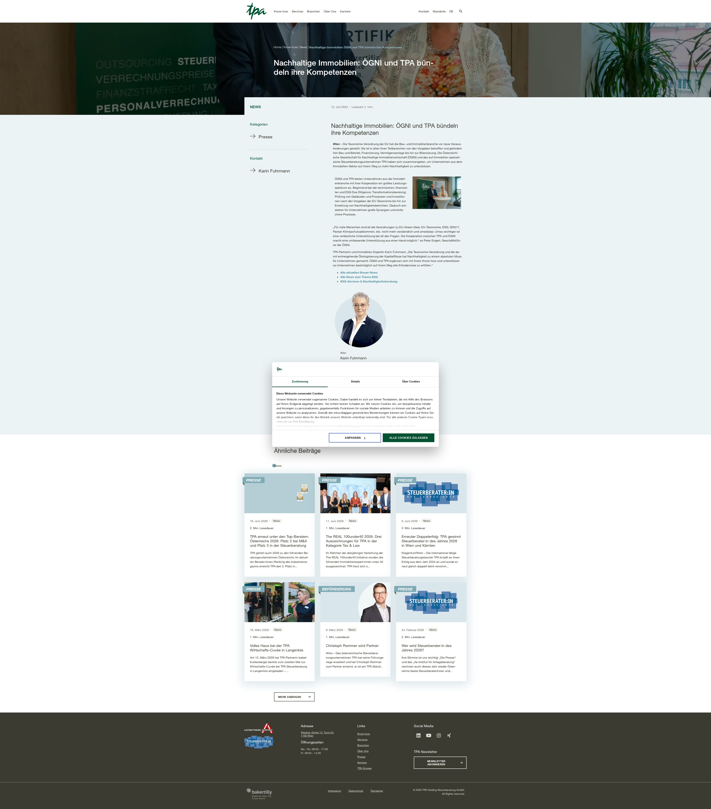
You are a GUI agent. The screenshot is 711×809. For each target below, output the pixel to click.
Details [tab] (355, 381)
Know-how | (291, 47)
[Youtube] (428, 735)
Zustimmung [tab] (300, 381)
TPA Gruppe (364, 768)
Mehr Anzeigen (290, 696)
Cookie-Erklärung (345, 426)
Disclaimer (377, 790)
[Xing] (449, 735)
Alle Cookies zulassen (408, 437)
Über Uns (362, 751)
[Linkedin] (418, 735)
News (278, 465)
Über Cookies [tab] (411, 381)
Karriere (362, 762)
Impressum (334, 790)
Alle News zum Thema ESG (359, 277)
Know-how (363, 733)
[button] (281, 11)
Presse (361, 756)
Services (362, 739)
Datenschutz (355, 790)
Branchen (363, 745)
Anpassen (353, 437)
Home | (278, 47)
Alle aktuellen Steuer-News (359, 272)
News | (304, 47)
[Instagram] (438, 735)
